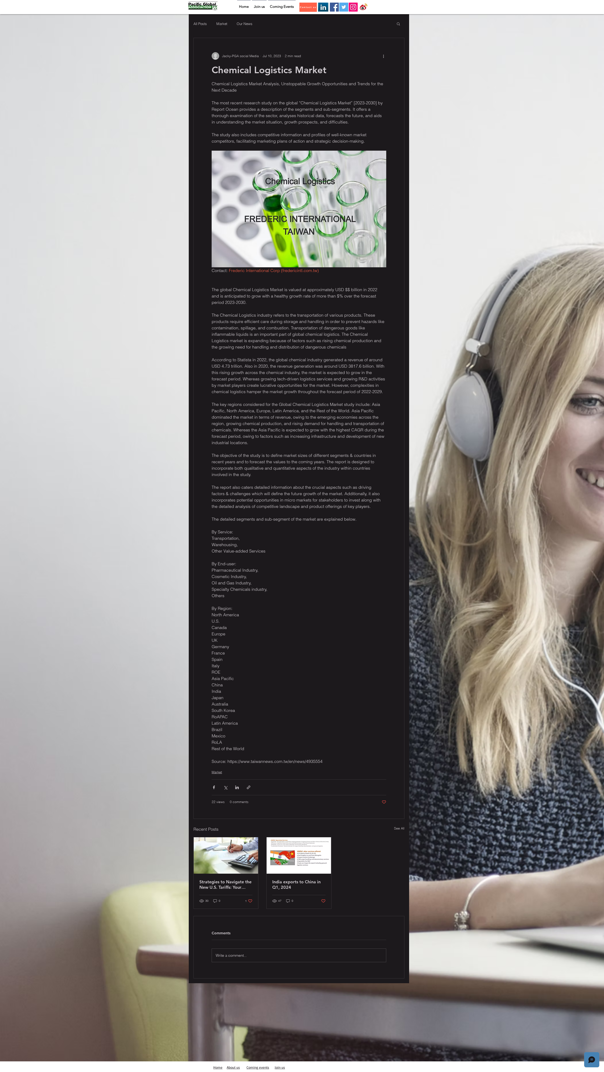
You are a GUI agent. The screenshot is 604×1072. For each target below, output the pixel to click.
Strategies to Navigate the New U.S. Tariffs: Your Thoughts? (225, 884)
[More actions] (383, 56)
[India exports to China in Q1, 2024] (299, 855)
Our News (244, 23)
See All (399, 828)
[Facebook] (334, 7)
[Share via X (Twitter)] (225, 787)
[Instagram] (353, 7)
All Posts (200, 23)
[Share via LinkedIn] (237, 787)
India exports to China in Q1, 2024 (296, 884)
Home (217, 1067)
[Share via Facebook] (214, 787)
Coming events (258, 1067)
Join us (280, 1067)
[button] (398, 24)
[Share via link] (248, 787)
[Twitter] (343, 7)
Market (221, 23)
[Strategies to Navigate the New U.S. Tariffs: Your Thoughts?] (226, 855)
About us (233, 1067)
